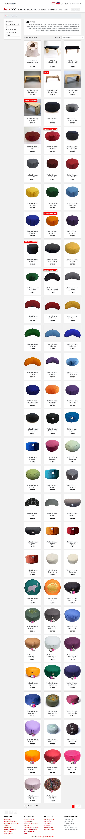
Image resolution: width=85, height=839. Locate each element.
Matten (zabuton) (11, 32)
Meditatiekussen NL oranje (52, 402)
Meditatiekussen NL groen (33, 289)
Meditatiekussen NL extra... (33, 176)
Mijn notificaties (49, 829)
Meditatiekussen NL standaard (33, 430)
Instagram (15, 812)
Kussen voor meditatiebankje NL (72, 62)
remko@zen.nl (74, 829)
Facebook (6, 812)
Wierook (26, 825)
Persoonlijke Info (49, 819)
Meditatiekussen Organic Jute (52, 571)
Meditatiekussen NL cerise (52, 147)
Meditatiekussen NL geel (72, 260)
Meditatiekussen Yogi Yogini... (33, 627)
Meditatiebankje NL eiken (72, 91)
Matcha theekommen (30, 829)
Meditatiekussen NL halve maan (52, 289)
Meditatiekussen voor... (33, 599)
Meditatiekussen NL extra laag (52, 260)
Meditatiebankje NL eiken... (32, 119)
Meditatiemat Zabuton (31, 823)
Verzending (7, 819)
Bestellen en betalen (10, 821)
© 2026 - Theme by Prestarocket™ (42, 837)
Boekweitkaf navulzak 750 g (32, 61)
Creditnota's (47, 823)
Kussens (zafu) (10, 24)
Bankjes (8, 35)
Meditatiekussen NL (52, 119)
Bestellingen (47, 821)
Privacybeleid (8, 833)
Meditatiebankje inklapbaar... (32, 91)
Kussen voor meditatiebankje (52, 61)
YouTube (11, 812)
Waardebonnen (48, 827)
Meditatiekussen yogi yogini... (72, 599)
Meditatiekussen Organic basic (52, 430)
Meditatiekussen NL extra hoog (72, 147)
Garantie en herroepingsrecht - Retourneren (10, 829)
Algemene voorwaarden (11, 823)
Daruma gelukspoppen (31, 827)
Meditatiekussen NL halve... (72, 289)
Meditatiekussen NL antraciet (72, 119)
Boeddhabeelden (29, 831)
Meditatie (9, 22)
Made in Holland (11, 29)
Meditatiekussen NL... (33, 147)
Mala (25, 833)
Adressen (47, 825)
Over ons (7, 825)
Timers (8, 27)
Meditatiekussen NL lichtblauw (72, 373)
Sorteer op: (57, 37)
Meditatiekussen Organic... (72, 430)
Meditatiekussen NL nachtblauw (33, 402)
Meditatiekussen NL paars (72, 402)
